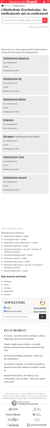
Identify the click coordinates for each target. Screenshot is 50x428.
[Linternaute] (13, 414)
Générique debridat (12, 246)
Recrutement (40, 394)
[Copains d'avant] (13, 419)
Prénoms (7, 281)
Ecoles (6, 284)
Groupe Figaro (22, 398)
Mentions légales (9, 398)
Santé (8, 308)
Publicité (31, 394)
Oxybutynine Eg (12, 78)
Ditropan (8, 136)
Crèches (7, 288)
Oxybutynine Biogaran (16, 58)
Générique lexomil (12, 258)
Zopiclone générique (13, 249)
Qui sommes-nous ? (12, 394)
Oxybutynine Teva (13, 156)
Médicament (19, 6)
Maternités (8, 291)
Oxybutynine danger (12, 236)
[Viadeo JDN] (37, 419)
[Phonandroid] (37, 425)
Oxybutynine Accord (14, 177)
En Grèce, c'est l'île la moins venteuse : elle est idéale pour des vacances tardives (24, 337)
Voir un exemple (40, 308)
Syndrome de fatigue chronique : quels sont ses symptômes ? (23, 357)
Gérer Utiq (43, 396)
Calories (7, 294)
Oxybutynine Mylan (14, 99)
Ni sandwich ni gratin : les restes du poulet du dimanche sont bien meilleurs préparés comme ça (25, 367)
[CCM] (13, 409)
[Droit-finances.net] (37, 414)
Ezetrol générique (11, 239)
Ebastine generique (12, 271)
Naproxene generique (13, 261)
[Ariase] (13, 424)
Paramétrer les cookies (29, 396)
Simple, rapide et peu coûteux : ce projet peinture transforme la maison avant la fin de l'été (24, 347)
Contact (23, 394)
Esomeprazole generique (14, 255)
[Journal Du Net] (37, 409)
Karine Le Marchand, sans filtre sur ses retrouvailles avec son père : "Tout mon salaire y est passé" (24, 379)
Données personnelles (11, 396)
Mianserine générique (13, 265)
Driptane (8, 119)
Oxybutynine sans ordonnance (17, 242)
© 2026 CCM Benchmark (38, 398)
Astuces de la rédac (13, 311)
